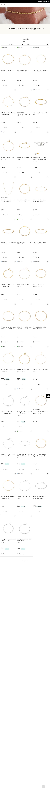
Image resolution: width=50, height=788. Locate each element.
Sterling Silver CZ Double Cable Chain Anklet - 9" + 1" (8, 539)
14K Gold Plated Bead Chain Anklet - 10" (24, 285)
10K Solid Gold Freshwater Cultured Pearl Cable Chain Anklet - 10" (23, 114)
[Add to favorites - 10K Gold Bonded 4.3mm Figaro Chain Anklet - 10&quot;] (48, 431)
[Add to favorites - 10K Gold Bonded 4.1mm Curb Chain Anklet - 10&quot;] (15, 219)
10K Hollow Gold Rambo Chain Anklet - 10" (24, 158)
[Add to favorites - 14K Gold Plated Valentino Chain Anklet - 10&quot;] (15, 262)
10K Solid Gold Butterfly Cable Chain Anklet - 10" (8, 113)
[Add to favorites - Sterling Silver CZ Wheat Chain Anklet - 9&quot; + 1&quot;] (31, 516)
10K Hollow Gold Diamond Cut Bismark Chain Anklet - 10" (40, 71)
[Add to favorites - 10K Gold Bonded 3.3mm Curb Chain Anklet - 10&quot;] (48, 219)
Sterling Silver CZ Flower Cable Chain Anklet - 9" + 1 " (8, 455)
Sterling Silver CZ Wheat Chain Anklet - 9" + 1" (24, 539)
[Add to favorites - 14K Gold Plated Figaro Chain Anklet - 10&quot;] (31, 219)
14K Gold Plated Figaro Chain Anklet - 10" (24, 243)
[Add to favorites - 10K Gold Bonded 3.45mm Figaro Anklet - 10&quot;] (31, 177)
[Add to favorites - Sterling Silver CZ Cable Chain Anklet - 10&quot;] (31, 474)
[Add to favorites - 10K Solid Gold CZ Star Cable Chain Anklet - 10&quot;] (15, 347)
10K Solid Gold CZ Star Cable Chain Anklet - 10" (8, 370)
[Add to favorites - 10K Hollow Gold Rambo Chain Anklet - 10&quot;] (31, 132)
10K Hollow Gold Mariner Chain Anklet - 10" (23, 370)
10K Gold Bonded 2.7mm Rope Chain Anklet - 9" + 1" (40, 412)
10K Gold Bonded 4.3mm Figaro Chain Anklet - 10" (39, 455)
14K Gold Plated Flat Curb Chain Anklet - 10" (39, 285)
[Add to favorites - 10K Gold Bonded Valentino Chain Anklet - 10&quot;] (15, 474)
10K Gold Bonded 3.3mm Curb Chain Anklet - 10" (40, 243)
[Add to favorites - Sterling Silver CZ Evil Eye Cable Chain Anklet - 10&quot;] (31, 389)
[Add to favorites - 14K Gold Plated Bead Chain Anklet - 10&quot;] (31, 262)
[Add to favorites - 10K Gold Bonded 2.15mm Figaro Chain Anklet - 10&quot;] (48, 177)
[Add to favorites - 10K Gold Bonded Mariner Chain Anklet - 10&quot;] (48, 304)
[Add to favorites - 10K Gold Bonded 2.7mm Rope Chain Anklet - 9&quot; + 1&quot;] (48, 389)
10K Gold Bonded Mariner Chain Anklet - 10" (39, 327)
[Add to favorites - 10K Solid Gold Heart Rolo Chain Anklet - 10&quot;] (31, 47)
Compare (5, 85)
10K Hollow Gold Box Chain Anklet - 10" (7, 158)
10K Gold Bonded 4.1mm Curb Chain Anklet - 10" (8, 243)
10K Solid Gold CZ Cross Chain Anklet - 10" (40, 370)
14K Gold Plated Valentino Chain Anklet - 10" (7, 285)
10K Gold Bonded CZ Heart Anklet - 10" (7, 71)
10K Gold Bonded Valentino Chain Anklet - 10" (7, 497)
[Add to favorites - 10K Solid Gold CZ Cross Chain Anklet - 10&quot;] (48, 347)
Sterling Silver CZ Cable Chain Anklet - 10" (24, 497)
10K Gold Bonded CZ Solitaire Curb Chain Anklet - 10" (24, 327)
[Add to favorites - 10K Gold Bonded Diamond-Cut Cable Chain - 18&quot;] (15, 177)
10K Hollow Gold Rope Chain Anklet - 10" (40, 113)
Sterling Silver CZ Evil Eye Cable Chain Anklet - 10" (24, 412)
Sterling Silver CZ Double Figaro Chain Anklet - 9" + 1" (40, 497)
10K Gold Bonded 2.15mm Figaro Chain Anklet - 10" (39, 200)
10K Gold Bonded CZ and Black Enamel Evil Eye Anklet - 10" (8, 327)
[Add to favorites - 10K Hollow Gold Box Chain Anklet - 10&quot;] (15, 132)
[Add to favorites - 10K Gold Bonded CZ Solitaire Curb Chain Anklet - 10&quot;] (31, 304)
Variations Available (4, 197)
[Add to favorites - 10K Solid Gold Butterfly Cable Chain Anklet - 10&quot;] (15, 90)
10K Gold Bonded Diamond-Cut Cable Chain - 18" (8, 200)
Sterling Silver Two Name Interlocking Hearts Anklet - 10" (41, 158)
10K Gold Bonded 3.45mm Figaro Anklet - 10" (23, 200)
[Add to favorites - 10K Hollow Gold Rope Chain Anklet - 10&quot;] (48, 90)
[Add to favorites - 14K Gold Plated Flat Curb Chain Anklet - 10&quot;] (48, 262)
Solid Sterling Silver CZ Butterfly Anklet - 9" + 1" (6, 412)
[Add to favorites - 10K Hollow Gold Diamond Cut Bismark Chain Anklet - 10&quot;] (48, 47)
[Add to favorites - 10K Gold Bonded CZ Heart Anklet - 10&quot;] (15, 47)
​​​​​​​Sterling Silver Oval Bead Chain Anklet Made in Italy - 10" (24, 455)
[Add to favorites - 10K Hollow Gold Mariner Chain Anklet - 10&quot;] (31, 347)
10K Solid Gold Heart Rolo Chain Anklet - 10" (23, 71)
